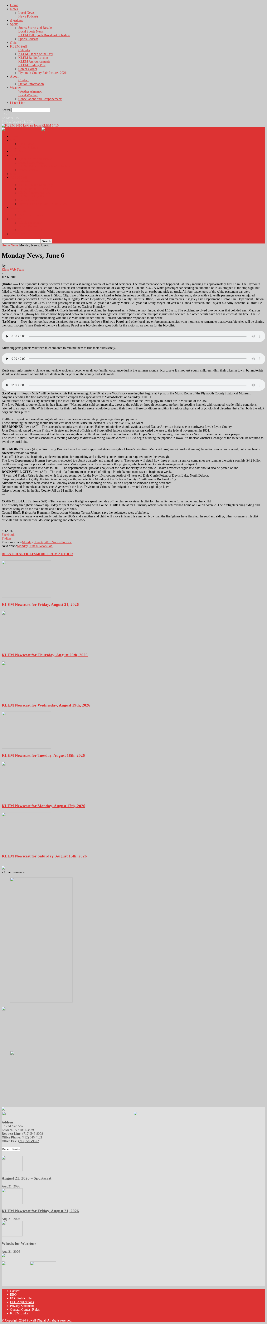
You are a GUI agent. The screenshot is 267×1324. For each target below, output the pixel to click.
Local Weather (28, 95)
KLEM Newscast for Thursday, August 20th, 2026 (45, 655)
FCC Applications (22, 1302)
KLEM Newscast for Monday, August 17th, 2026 (43, 806)
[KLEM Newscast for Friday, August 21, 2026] (26, 596)
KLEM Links (19, 1313)
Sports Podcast (28, 39)
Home (14, 5)
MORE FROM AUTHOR (54, 554)
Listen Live (17, 102)
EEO (13, 1294)
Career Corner (27, 69)
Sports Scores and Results (35, 27)
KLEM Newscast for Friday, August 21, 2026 (40, 604)
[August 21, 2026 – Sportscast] (12, 1170)
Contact (23, 80)
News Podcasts (28, 16)
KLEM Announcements (34, 61)
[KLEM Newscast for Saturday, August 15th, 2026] (26, 848)
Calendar (24, 50)
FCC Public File (20, 1298)
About (14, 76)
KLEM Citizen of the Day (35, 54)
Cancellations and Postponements (40, 99)
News (14, 9)
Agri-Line (16, 20)
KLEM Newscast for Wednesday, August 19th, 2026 (46, 705)
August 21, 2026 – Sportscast (26, 1178)
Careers (15, 1291)
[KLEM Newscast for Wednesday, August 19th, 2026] (26, 697)
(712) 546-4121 (32, 1137)
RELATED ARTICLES (19, 554)
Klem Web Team (13, 269)
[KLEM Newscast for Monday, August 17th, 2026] (26, 797)
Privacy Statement (22, 1306)
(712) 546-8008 (32, 1133)
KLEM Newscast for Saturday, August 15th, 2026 (44, 856)
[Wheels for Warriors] (12, 1235)
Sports (14, 24)
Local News (26, 12)
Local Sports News (31, 31)
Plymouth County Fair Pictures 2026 (42, 72)
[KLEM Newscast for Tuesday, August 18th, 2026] (26, 747)
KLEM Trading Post (31, 65)
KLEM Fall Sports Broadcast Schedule (44, 35)
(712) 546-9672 (28, 1141)
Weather (15, 87)
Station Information (31, 84)
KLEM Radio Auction (33, 57)
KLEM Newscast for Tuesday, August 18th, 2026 (43, 755)
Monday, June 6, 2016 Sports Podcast (47, 542)
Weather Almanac (30, 91)
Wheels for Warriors (19, 1243)
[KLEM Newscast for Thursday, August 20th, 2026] (26, 647)
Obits (13, 42)
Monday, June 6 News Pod (35, 546)
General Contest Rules (25, 1309)
